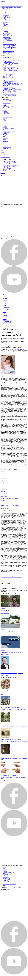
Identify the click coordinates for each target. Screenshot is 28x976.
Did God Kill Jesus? (5, 610)
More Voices (5, 22)
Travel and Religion (7, 53)
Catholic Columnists (7, 61)
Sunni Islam (5, 138)
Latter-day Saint (13, 7)
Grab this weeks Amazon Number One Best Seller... (11, 739)
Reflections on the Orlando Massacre (8, 631)
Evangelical (16, 6)
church (2, 471)
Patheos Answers (6, 103)
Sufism (4, 136)
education (2, 482)
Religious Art (6, 34)
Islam (4, 119)
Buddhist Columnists (7, 57)
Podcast (4, 323)
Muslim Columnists (7, 76)
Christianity (5, 112)
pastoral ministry (4, 478)
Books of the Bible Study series (9, 162)
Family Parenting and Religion (9, 47)
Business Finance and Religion (9, 44)
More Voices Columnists (8, 74)
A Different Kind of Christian (9, 166)
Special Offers (3, 3)
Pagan (4, 25)
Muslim (17, 7)
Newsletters (3, 173)
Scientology (5, 133)
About (4, 313)
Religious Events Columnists (9, 88)
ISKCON (5, 118)
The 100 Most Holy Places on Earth (10, 101)
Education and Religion (8, 46)
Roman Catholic (6, 132)
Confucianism (6, 113)
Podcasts (5, 104)
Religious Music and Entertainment (10, 35)
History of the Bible (7, 163)
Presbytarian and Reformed (8, 128)
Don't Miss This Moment (6, 690)
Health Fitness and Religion (9, 48)
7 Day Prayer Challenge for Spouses (10, 165)
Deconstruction (6, 307)
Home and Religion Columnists (9, 71)
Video (2, 150)
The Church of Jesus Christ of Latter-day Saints (13, 124)
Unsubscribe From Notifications (9, 884)
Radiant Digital (6, 881)
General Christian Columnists (9, 67)
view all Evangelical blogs (6, 780)
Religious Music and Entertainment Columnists (12, 89)
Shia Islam (5, 134)
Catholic (6, 6)
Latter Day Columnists (7, 75)
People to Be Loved (7, 322)
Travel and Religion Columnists (9, 94)
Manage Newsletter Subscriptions (10, 882)
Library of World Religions (8, 100)
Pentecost (5, 305)
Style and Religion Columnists (9, 91)
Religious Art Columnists (8, 87)
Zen (4, 140)
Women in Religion (7, 41)
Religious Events (6, 37)
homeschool (3, 473)
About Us (5, 867)
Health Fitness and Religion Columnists (11, 68)
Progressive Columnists (8, 82)
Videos (4, 105)
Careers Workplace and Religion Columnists (12, 60)
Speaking (5, 319)
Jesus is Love (6, 167)
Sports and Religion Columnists (9, 90)
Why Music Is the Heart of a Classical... (9, 756)
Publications (5, 314)
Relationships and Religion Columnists (11, 84)
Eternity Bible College (7, 317)
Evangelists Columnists (8, 64)
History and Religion (7, 38)
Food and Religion (7, 32)
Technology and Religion (8, 52)
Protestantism (6, 129)
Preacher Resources (7, 147)
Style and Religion (7, 39)
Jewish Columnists (7, 73)
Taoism (4, 139)
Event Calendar (6, 320)
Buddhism (5, 111)
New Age (5, 126)
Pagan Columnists (7, 80)
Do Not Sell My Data (7, 879)
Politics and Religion (7, 40)
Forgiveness (5, 295)
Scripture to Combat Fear (6, 723)
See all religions (6, 141)
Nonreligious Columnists (8, 78)
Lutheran (5, 121)
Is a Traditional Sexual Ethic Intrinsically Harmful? (11, 652)
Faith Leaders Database (8, 106)
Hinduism (5, 115)
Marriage (5, 298)
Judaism (4, 120)
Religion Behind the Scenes (9, 131)
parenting (2, 475)
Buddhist (2, 6)
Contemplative (11, 6)
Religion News (6, 31)
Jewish (8, 7)
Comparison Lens (6, 145)
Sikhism (4, 135)
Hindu (5, 7)
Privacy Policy (6, 877)
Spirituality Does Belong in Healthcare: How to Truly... (12, 707)
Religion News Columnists (8, 85)
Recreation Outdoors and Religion (10, 42)
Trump (4, 303)
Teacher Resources (7, 148)
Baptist (4, 110)
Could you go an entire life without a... (8, 775)
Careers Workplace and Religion (9, 45)
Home (4, 312)
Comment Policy (6, 315)
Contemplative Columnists (8, 62)
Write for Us (5, 875)
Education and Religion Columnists (10, 63)
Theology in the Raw (5, 613)
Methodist (5, 122)
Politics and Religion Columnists (10, 81)
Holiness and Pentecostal (8, 117)
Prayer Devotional (7, 168)
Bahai (4, 108)
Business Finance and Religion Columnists (12, 59)
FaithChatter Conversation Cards (10, 170)
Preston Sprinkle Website (8, 316)
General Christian (6, 17)
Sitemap (4, 885)
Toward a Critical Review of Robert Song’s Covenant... (12, 673)
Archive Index (6, 324)
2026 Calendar (6, 99)
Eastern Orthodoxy (7, 114)
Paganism (5, 127)
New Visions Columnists (8, 77)
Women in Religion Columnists (9, 95)
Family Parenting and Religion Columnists (12, 66)
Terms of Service (6, 878)
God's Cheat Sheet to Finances (9, 161)
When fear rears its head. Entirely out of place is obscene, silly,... (14, 726)
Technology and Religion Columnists (10, 92)
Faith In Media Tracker (5, 157)
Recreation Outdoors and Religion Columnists (12, 83)
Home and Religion (7, 49)
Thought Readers (4, 154)
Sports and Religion (7, 33)
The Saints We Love (7, 169)
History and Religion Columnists (10, 70)
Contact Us (5, 880)
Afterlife (5, 300)
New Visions (5, 24)
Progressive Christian (8, 8)
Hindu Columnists (7, 69)
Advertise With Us (7, 874)
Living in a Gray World (8, 321)
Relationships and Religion (8, 51)
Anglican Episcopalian (7, 107)
